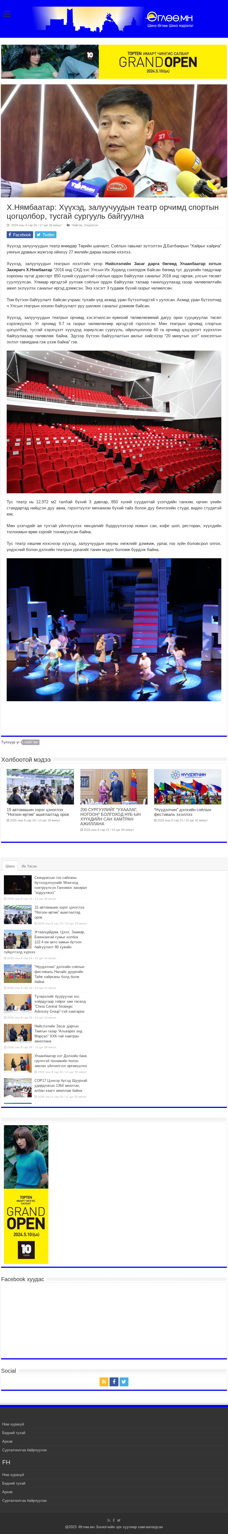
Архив (7, 1441)
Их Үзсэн (29, 866)
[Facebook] (114, 1381)
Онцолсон (91, 225)
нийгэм (31, 742)
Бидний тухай (13, 1433)
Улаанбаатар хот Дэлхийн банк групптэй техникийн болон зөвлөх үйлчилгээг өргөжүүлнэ (60, 1061)
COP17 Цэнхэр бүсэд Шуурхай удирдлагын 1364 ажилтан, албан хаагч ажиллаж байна (60, 1085)
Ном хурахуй (13, 1424)
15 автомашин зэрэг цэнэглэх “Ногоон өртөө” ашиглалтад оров (38, 812)
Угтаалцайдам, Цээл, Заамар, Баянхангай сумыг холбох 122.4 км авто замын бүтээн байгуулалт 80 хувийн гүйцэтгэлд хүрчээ (44, 942)
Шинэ (10, 866)
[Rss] (104, 1381)
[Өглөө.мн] (114, 18)
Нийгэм (77, 225)
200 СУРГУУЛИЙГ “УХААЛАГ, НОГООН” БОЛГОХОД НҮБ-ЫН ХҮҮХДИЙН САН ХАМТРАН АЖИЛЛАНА (110, 816)
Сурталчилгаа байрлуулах (24, 1450)
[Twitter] (124, 1381)
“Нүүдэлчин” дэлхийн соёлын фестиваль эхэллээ (182, 812)
